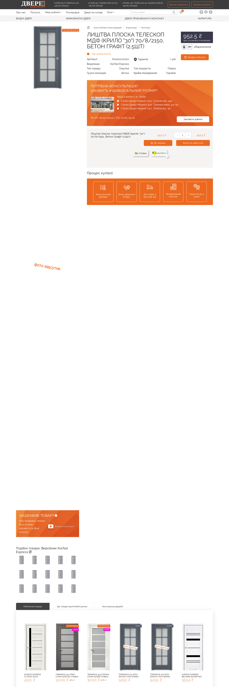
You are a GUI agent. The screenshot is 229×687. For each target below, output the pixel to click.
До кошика (160, 143)
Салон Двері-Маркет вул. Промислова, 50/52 (149, 104)
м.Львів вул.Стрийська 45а (66, 3)
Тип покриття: (155, 68)
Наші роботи (52, 12)
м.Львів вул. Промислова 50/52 (102, 3)
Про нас (21, 12)
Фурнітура (204, 18)
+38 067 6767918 (137, 6)
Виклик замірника (178, 4)
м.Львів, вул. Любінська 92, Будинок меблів (143, 3)
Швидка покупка (196, 57)
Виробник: (108, 64)
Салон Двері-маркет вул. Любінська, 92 (145, 108)
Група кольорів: (108, 73)
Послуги (35, 12)
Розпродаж (72, 12)
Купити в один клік (193, 143)
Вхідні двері (24, 18)
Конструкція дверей (112, 606)
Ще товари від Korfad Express (72, 606)
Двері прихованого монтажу (144, 18)
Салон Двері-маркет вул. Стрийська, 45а (146, 100)
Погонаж (145, 28)
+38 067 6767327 (102, 6)
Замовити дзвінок (202, 4)
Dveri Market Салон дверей (108, 28)
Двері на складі (93, 12)
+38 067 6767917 (68, 6)
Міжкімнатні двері (78, 18)
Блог (110, 12)
